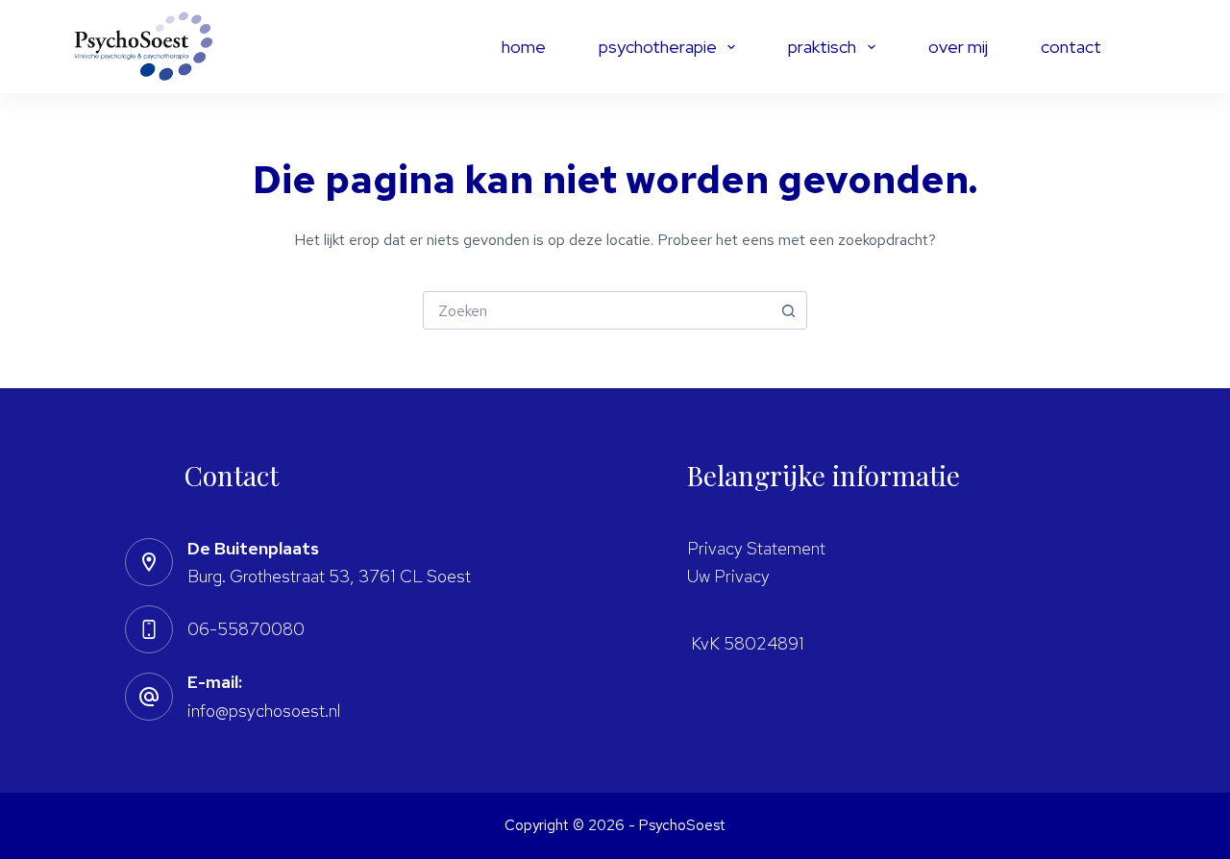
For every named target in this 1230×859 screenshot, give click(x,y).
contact (1071, 47)
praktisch (822, 47)
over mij (958, 47)
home (524, 47)
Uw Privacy (728, 576)
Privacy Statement (756, 548)
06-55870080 (246, 629)
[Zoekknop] (788, 310)
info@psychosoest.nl (263, 710)
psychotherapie (658, 47)
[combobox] (597, 310)
